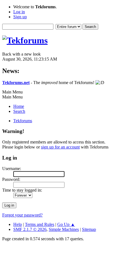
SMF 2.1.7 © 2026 (29, 229)
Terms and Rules (39, 224)
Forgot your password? (22, 215)
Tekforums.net (16, 82)
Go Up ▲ (66, 224)
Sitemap (89, 229)
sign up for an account (60, 147)
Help (17, 224)
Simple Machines (64, 229)
